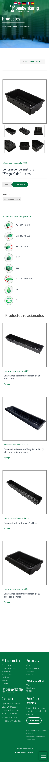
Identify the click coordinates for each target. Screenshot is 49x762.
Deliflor (29, 674)
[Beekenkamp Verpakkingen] (24, 8)
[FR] (28, 3)
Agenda (5, 680)
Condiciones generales (36, 731)
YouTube (30, 691)
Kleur (5, 195)
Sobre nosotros (8, 668)
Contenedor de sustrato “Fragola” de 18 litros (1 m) (22, 377)
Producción (7, 674)
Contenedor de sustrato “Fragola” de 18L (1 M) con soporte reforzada (24, 451)
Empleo (5, 683)
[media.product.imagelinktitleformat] (25, 345)
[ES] (32, 3)
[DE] (24, 3)
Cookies (29, 734)
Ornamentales (32, 668)
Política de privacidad (35, 737)
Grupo (29, 665)
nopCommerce (28, 752)
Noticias (5, 677)
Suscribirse (34, 720)
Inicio (14, 27)
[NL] (15, 3)
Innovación (7, 671)
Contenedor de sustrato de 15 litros (20, 523)
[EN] (20, 3)
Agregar (20, 184)
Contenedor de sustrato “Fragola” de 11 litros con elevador (22, 595)
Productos (25, 27)
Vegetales (30, 671)
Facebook (30, 688)
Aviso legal (31, 740)
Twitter (29, 685)
